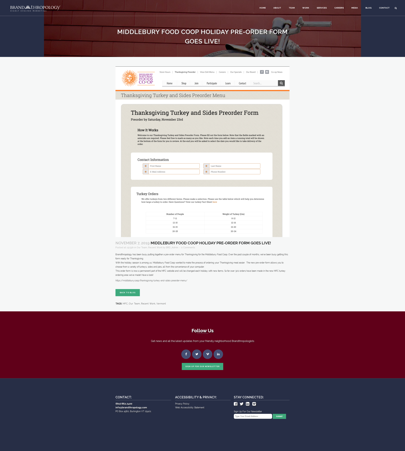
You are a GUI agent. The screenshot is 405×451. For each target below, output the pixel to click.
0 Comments (188, 247)
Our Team (142, 247)
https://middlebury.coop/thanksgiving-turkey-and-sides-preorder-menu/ (151, 280)
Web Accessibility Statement (189, 407)
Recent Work (155, 247)
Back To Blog (128, 293)
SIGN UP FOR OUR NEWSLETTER (202, 366)
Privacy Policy (182, 403)
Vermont (161, 303)
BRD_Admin (172, 247)
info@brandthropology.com (131, 407)
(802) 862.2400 (123, 403)
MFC (125, 303)
